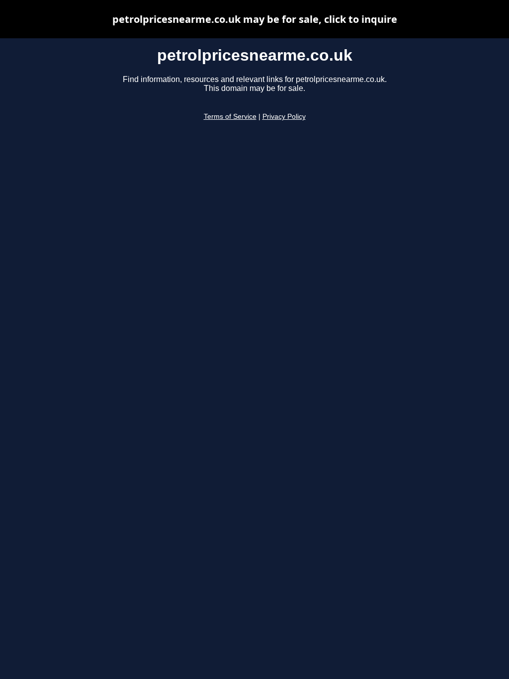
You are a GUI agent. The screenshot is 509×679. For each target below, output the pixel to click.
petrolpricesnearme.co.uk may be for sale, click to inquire (254, 19)
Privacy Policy (284, 116)
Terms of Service (230, 116)
